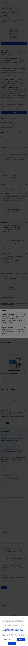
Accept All (11, 643)
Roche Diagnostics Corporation (9, 628)
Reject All (20, 639)
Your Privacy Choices (6, 639)
